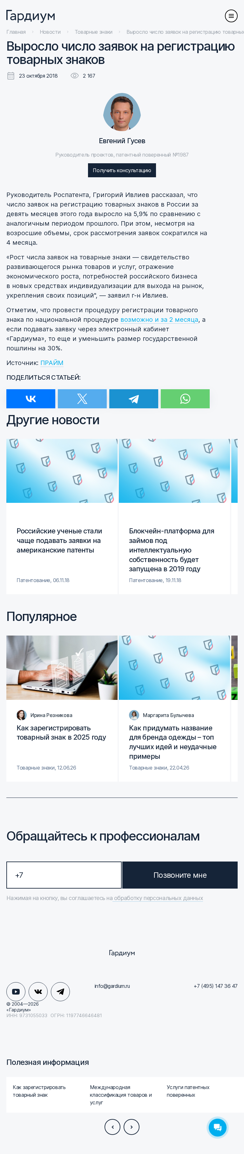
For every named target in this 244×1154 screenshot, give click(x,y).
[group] (62, 517)
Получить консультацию (122, 170)
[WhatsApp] (185, 394)
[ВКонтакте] (30, 394)
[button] (112, 1127)
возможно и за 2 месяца (159, 319)
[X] (82, 394)
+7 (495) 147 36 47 (215, 986)
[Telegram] (133, 394)
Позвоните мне (180, 875)
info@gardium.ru (112, 986)
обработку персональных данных (157, 898)
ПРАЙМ (52, 363)
